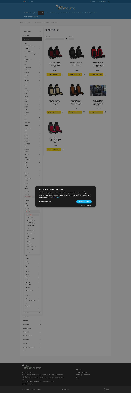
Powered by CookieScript (86, 205)
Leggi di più (56, 197)
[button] (45, 201)
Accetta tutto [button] (84, 201)
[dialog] (65, 196)
